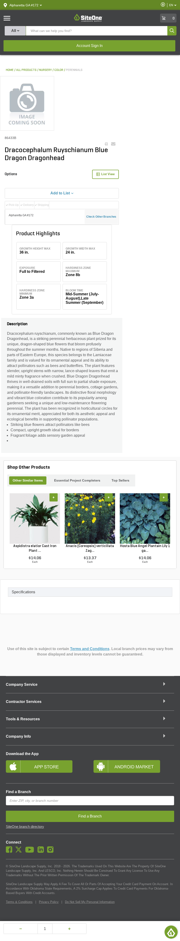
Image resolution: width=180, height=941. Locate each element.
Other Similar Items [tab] (28, 480)
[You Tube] (31, 851)
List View (108, 174)
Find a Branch (18, 792)
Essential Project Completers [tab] (77, 480)
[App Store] (46, 768)
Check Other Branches (101, 216)
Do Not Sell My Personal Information (90, 902)
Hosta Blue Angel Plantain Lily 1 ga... (145, 548)
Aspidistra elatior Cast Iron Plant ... (34, 548)
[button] (23, 5)
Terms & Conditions (19, 902)
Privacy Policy (49, 902)
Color (58, 70)
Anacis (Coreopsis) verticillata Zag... (90, 548)
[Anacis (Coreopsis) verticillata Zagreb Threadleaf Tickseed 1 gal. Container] (90, 518)
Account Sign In (89, 46)
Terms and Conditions (89, 649)
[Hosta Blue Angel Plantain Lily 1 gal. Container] (145, 518)
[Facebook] (10, 851)
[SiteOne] (88, 21)
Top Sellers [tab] (120, 480)
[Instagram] (51, 851)
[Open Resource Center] (171, 932)
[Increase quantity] (69, 928)
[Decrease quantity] (21, 928)
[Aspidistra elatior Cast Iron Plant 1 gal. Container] (35, 518)
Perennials (74, 70)
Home (10, 70)
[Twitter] (19, 851)
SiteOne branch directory (25, 827)
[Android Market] (134, 768)
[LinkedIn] (42, 851)
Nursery (45, 70)
